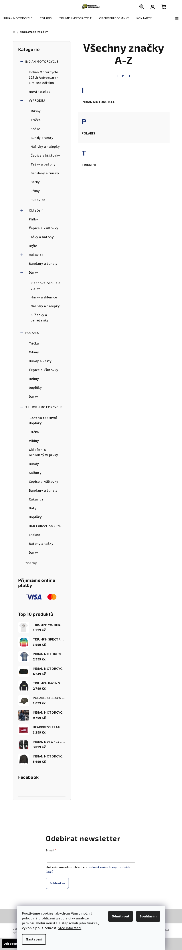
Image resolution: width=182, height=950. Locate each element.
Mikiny (36, 111)
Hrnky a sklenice (44, 297)
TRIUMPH (89, 164)
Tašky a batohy (43, 164)
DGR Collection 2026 (45, 526)
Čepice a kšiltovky (45, 155)
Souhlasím (148, 916)
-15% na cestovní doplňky (43, 420)
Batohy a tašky (41, 543)
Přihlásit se (57, 883)
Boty (33, 508)
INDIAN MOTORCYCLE (42, 61)
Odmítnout (120, 916)
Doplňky (35, 387)
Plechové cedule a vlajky (46, 286)
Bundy (34, 463)
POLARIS (32, 332)
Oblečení (36, 210)
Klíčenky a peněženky (40, 318)
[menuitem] (18, 18)
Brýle (33, 245)
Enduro (34, 534)
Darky (35, 182)
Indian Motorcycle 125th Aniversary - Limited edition (44, 77)
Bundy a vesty (42, 137)
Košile (35, 129)
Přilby (35, 191)
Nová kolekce (40, 91)
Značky (31, 563)
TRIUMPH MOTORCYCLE (43, 407)
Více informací (69, 928)
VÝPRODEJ (37, 100)
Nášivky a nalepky (45, 146)
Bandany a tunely (45, 173)
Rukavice (38, 199)
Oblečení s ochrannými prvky (43, 452)
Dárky (33, 272)
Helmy (34, 378)
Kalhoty (35, 472)
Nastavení (34, 939)
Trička (36, 120)
